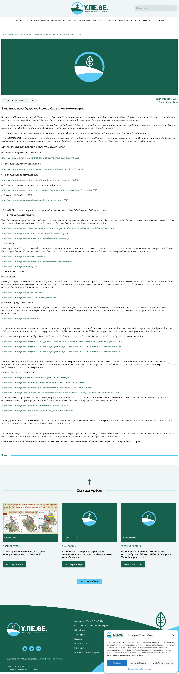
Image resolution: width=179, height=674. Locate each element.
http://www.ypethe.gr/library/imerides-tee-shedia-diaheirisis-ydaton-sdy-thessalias (42, 382)
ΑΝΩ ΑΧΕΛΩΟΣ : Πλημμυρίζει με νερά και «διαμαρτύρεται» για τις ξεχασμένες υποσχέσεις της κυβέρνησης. (88, 554)
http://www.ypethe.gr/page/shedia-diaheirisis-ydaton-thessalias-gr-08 (36, 377)
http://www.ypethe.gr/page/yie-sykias (20, 318)
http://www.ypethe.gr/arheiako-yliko (19, 266)
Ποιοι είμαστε (21, 20)
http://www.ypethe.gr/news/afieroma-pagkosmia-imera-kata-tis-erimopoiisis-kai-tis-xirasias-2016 (49, 190)
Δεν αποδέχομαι (138, 663)
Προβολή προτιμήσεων (162, 663)
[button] (173, 635)
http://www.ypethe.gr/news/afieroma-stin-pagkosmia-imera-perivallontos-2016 (40, 157)
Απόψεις (24, 35)
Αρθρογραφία (141, 20)
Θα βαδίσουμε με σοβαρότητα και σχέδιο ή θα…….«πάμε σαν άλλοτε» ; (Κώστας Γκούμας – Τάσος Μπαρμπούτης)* (146, 554)
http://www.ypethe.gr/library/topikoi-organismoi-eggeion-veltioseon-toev (37, 410)
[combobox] (156, 8)
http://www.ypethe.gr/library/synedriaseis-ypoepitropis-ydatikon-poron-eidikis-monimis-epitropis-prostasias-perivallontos (61, 341)
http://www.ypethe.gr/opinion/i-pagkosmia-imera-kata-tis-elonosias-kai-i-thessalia (42, 169)
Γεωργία (109, 20)
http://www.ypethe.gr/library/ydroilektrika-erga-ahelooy (28, 297)
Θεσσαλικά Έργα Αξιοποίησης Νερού (83, 20)
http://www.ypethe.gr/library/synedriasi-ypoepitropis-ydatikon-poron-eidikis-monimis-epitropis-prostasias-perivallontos (60, 351)
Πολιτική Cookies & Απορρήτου (139, 669)
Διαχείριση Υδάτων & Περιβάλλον (46, 20)
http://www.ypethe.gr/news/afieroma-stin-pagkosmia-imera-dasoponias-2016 (39, 180)
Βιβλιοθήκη (124, 20)
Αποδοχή (117, 663)
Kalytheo (59, 659)
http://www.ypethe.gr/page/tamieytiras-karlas (23, 256)
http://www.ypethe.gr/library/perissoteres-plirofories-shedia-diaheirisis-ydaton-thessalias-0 (46, 387)
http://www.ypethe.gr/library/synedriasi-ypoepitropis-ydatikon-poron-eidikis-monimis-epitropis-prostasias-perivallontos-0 (61, 346)
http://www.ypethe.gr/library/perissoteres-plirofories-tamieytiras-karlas (36, 261)
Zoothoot (41, 659)
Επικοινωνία (158, 20)
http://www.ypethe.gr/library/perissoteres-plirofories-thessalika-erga (35, 238)
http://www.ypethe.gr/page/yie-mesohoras (22, 292)
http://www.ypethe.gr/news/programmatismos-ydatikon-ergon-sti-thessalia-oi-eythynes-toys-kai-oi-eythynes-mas (58, 228)
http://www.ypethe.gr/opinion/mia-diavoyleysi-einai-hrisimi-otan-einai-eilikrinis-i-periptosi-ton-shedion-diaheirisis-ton (60, 392)
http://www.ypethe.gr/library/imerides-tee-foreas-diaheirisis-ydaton (34, 405)
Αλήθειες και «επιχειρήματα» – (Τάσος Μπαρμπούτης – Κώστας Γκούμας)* (24, 553)
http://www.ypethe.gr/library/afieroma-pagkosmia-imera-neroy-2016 (34, 200)
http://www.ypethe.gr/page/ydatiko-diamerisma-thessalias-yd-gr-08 (34, 233)
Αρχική (4, 35)
